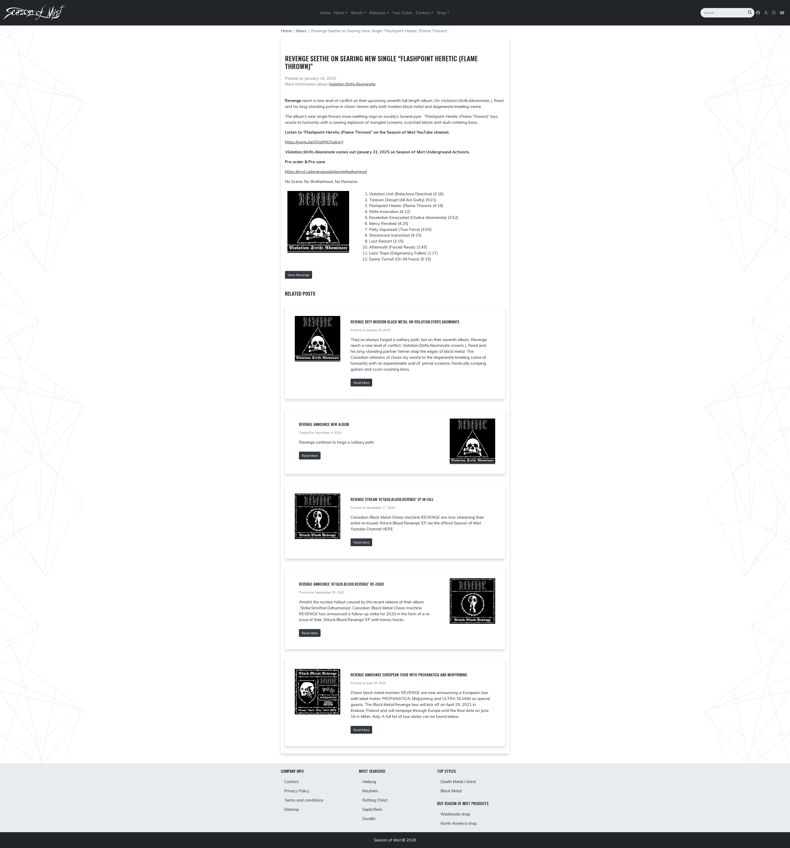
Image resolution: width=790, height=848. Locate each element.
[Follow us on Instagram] (774, 12)
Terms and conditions (303, 800)
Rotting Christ (374, 800)
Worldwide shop (455, 814)
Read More (361, 383)
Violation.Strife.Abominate (352, 84)
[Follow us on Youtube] (782, 12)
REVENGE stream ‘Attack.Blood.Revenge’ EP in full (392, 499)
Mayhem (370, 790)
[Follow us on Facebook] (758, 12)
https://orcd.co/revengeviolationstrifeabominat (326, 171)
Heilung (369, 781)
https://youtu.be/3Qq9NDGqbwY (314, 142)
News (301, 30)
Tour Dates (402, 12)
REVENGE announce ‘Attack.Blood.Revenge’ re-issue (341, 584)
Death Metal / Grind (458, 781)
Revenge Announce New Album (324, 424)
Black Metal (451, 790)
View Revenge (298, 275)
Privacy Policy (296, 790)
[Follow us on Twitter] (766, 12)
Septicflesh (372, 809)
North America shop (458, 823)
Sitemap (291, 809)
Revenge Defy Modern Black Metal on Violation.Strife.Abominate (405, 321)
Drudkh (368, 818)
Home (325, 12)
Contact (291, 781)
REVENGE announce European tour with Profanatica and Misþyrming (409, 674)
